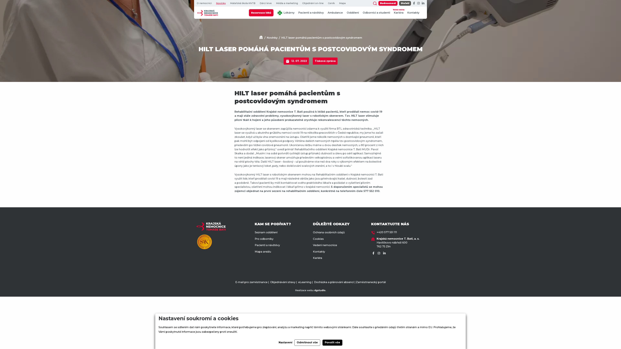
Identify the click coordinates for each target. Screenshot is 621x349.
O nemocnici (204, 3)
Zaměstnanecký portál (371, 282)
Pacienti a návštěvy (311, 12)
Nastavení (285, 342)
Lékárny (288, 12)
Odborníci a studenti (376, 12)
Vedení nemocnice (325, 245)
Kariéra (398, 11)
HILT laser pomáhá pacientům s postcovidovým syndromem (321, 37)
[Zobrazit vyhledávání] (375, 3)
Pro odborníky (264, 238)
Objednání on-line (313, 3)
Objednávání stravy (282, 282)
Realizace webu (310, 290)
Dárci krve (266, 3)
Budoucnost (388, 3)
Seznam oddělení (266, 232)
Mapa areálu (263, 251)
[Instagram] (418, 3)
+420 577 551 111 (387, 232)
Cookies (318, 238)
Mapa (342, 3)
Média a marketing (287, 3)
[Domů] (261, 37)
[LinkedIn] (423, 3)
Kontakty (413, 12)
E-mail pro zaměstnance (251, 282)
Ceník (331, 3)
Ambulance (335, 12)
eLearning (304, 282)
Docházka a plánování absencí (334, 282)
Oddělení (353, 12)
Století (405, 3)
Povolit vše (332, 342)
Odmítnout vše (307, 342)
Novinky (221, 3)
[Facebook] (414, 3)
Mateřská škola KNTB (242, 3)
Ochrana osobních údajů (329, 232)
